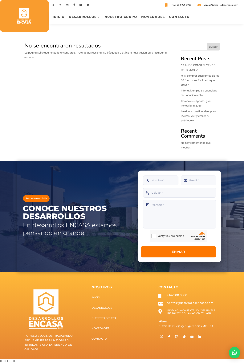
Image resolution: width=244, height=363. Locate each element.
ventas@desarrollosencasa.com (221, 5)
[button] (234, 352)
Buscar (213, 46)
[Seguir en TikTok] (74, 5)
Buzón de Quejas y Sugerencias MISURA (185, 326)
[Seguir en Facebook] (60, 5)
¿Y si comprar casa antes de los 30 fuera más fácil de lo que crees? (200, 80)
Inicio (59, 17)
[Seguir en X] (53, 5)
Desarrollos (83, 17)
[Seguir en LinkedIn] (87, 5)
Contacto (179, 17)
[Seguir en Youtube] (80, 5)
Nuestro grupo (121, 17)
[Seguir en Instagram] (67, 5)
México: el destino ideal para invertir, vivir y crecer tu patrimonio (198, 116)
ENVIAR (178, 252)
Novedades (153, 17)
